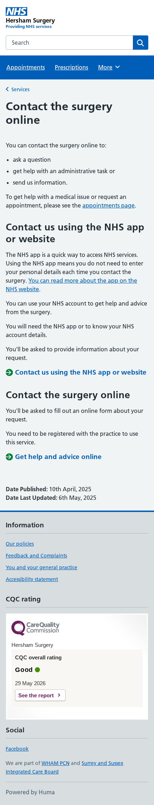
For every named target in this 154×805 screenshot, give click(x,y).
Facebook (17, 749)
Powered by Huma (30, 792)
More (108, 67)
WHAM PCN (55, 763)
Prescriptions (71, 67)
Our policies (20, 544)
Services (20, 89)
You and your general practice (41, 567)
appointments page (108, 205)
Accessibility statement (32, 579)
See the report (36, 695)
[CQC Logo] (35, 629)
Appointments (25, 67)
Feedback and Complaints (36, 555)
